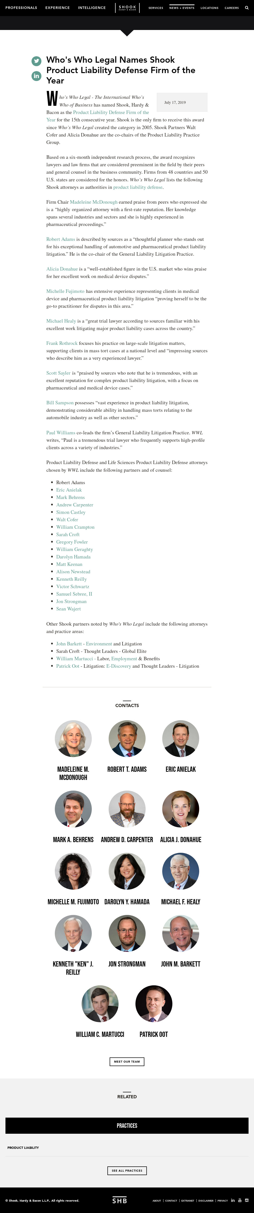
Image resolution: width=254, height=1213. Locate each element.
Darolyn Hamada (73, 556)
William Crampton (75, 527)
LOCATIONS (210, 7)
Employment (124, 658)
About (157, 1200)
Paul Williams (60, 432)
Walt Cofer (67, 519)
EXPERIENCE (57, 7)
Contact (171, 1200)
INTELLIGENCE (92, 7)
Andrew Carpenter (74, 504)
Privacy (223, 1200)
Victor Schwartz (72, 586)
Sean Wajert (68, 608)
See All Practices (127, 1170)
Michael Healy (61, 320)
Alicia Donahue (62, 268)
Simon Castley (71, 512)
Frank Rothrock (62, 343)
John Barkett (69, 643)
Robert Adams (60, 239)
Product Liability (23, 1147)
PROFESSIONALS (21, 7)
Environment (99, 643)
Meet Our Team (127, 1061)
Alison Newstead (73, 571)
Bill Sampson (60, 402)
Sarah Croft (68, 534)
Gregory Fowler (72, 541)
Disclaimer (205, 1200)
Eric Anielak (69, 489)
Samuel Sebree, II (74, 593)
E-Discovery (118, 665)
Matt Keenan (69, 564)
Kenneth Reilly (71, 579)
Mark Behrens (70, 497)
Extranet (187, 1200)
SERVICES (156, 7)
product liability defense (137, 187)
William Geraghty (74, 549)
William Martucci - (76, 658)
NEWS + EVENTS (181, 7)
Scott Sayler (58, 372)
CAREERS (232, 7)
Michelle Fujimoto (65, 291)
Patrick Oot (67, 665)
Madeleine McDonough (94, 201)
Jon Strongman (71, 601)
